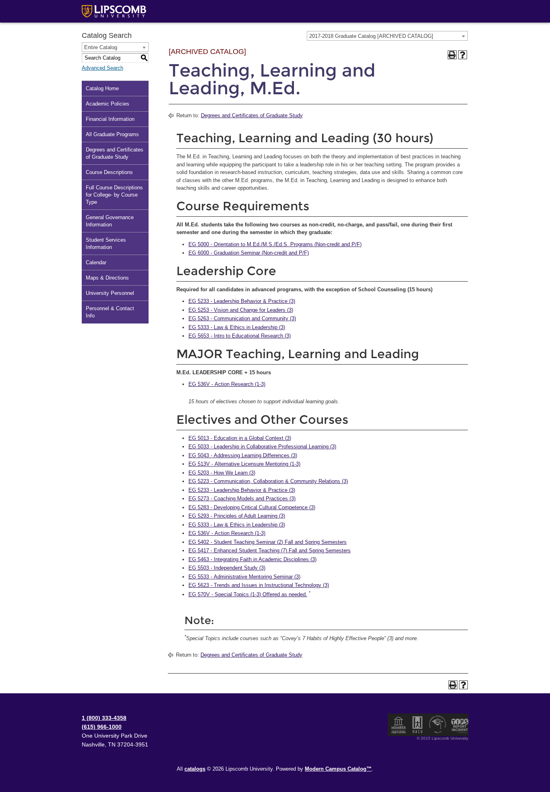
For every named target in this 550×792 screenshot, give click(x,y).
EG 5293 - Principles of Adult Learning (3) (236, 516)
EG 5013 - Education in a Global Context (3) (239, 438)
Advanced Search (102, 68)
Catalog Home (102, 88)
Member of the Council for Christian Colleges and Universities (398, 724)
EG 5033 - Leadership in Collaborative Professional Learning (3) (262, 447)
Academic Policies (107, 104)
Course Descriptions (109, 172)
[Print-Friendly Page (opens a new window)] (452, 54)
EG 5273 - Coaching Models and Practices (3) (242, 499)
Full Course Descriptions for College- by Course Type (114, 195)
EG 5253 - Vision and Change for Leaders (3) (240, 310)
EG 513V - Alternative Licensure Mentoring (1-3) (244, 464)
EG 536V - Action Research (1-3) (226, 384)
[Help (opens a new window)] (462, 54)
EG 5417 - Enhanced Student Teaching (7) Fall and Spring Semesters (269, 550)
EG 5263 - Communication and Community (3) (242, 318)
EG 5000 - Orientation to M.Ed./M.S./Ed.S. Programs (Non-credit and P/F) (275, 244)
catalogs (194, 769)
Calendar (96, 262)
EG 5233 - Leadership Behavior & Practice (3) (241, 301)
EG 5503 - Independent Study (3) (226, 568)
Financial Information (110, 119)
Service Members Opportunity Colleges (438, 724)
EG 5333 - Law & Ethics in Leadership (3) (236, 327)
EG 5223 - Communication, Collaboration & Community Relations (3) (268, 481)
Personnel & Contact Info (110, 312)
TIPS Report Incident (459, 724)
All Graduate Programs (112, 134)
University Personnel (110, 293)
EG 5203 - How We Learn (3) (221, 473)
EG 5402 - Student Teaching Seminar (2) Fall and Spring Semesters (267, 542)
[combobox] (387, 36)
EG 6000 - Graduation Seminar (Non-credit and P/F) (248, 253)
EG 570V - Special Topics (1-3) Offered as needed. (247, 594)
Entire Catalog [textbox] (100, 47)
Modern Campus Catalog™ (338, 769)
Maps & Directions (107, 278)
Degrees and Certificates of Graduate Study (114, 153)
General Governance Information (110, 221)
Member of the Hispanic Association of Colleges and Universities (417, 724)
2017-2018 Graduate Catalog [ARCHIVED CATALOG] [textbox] (371, 36)
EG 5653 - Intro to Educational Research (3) (239, 336)
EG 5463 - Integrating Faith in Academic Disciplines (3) (252, 559)
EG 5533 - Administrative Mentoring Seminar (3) (244, 577)
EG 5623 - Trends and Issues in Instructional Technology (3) (258, 585)
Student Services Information (106, 243)
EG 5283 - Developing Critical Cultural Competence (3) (251, 507)
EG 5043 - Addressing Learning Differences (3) (242, 455)
